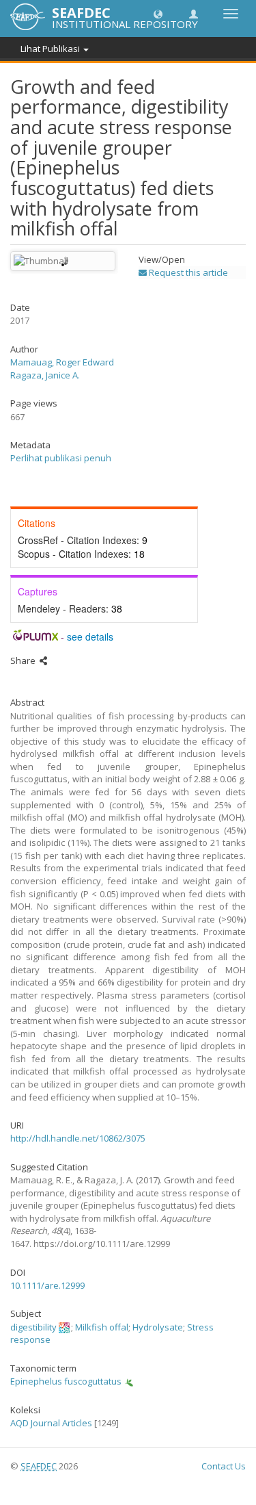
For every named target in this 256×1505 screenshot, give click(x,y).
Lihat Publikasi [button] (51, 48)
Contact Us (223, 1466)
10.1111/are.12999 (47, 1285)
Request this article (187, 272)
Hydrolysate (157, 1327)
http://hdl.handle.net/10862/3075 (77, 1138)
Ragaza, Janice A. (45, 375)
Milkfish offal (101, 1327)
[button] (158, 13)
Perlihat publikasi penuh (60, 458)
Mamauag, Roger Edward (62, 362)
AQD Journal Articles (51, 1423)
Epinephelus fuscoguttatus (66, 1381)
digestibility (33, 1327)
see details (90, 636)
